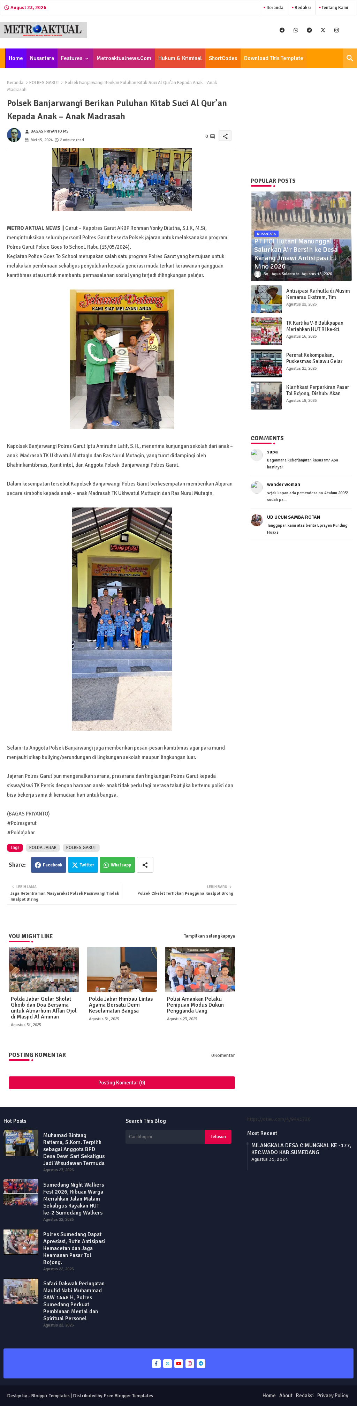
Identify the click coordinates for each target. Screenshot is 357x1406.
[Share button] (145, 865)
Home (16, 58)
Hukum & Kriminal (180, 58)
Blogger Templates (50, 1396)
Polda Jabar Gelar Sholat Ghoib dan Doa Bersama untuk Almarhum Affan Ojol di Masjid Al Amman (44, 1008)
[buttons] (282, 30)
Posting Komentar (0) (121, 1083)
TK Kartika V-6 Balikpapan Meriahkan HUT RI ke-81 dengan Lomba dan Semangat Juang (314, 332)
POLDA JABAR (42, 847)
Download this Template (273, 58)
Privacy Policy (332, 1395)
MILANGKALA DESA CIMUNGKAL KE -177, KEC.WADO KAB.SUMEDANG (301, 1149)
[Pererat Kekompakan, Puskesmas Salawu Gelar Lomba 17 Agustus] (266, 363)
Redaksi (302, 7)
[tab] (15, 58)
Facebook (52, 865)
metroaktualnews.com (124, 58)
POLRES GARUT (44, 82)
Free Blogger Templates (128, 1396)
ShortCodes (223, 58)
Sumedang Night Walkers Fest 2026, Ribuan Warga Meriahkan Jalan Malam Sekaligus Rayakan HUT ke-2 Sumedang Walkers (73, 1198)
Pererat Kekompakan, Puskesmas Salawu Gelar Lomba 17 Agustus (314, 361)
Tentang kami (334, 7)
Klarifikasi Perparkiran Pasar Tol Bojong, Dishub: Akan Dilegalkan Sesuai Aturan (317, 393)
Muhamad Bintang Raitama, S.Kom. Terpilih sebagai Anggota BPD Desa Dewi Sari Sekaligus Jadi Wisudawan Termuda (74, 1149)
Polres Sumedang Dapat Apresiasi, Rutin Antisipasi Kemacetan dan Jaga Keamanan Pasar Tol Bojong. (74, 1248)
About (286, 1395)
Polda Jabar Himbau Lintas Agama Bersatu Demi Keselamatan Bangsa (121, 1005)
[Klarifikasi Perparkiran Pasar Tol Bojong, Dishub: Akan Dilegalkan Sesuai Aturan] (266, 395)
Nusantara (42, 58)
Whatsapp (121, 865)
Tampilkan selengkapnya (209, 936)
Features (71, 58)
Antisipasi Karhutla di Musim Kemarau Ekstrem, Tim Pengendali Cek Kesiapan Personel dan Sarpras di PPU (318, 300)
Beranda (274, 7)
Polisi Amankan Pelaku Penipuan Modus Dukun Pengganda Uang (195, 1005)
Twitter (87, 865)
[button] (350, 58)
